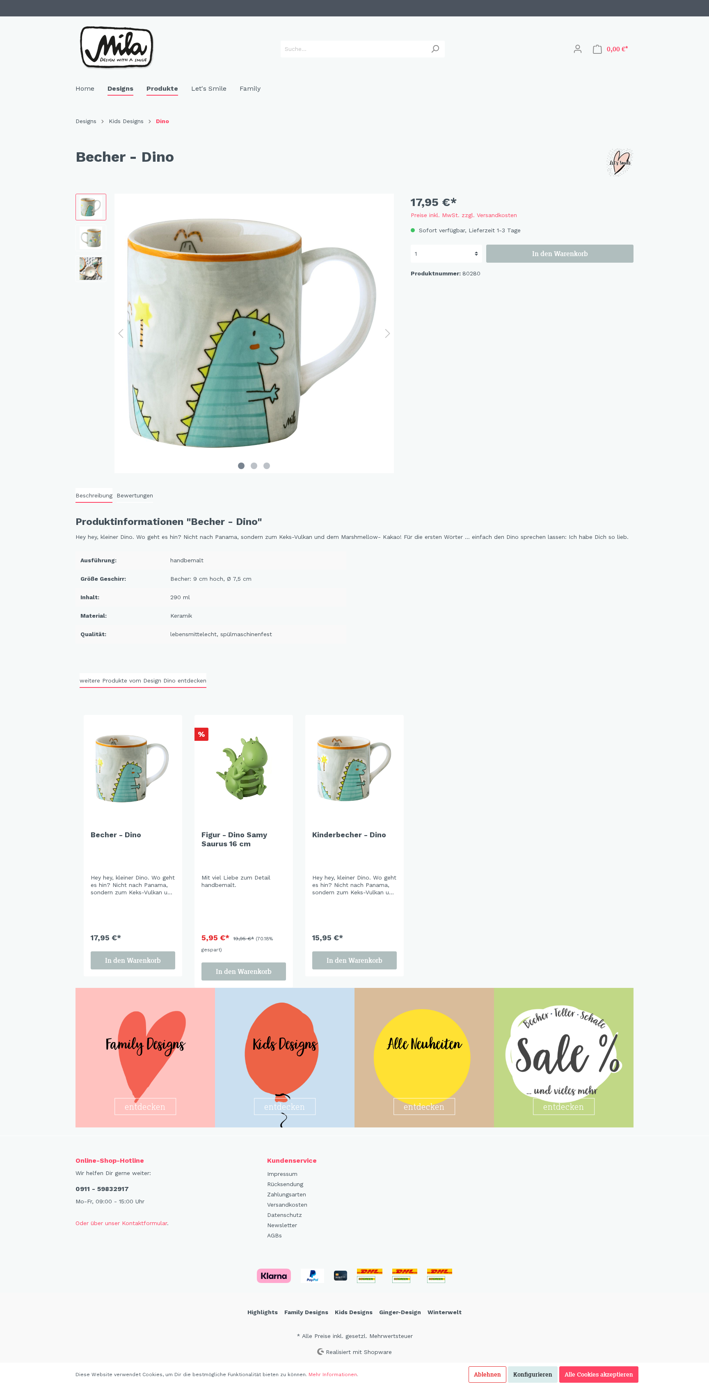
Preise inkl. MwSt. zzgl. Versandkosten (464, 215)
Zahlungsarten (286, 1194)
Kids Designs (354, 1312)
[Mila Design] (619, 163)
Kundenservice (292, 1160)
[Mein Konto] (578, 49)
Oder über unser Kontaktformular (121, 1223)
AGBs (274, 1235)
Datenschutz (284, 1215)
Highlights (262, 1312)
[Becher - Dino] (133, 769)
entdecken (145, 1106)
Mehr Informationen (333, 1374)
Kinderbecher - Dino (349, 834)
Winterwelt (445, 1312)
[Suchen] (435, 49)
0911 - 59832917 (102, 1189)
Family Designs (306, 1312)
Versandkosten (287, 1204)
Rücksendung (285, 1184)
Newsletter (282, 1225)
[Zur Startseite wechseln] (116, 47)
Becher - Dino (116, 834)
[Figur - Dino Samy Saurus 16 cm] (243, 769)
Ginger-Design (400, 1312)
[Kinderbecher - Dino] (354, 769)
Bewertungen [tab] (135, 495)
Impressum (282, 1174)
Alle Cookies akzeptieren (599, 1374)
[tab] (93, 495)
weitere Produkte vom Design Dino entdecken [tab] (143, 680)
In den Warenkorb (560, 253)
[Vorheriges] (120, 333)
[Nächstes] (388, 333)
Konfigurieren (532, 1374)
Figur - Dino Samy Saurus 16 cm (234, 839)
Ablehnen (487, 1374)
